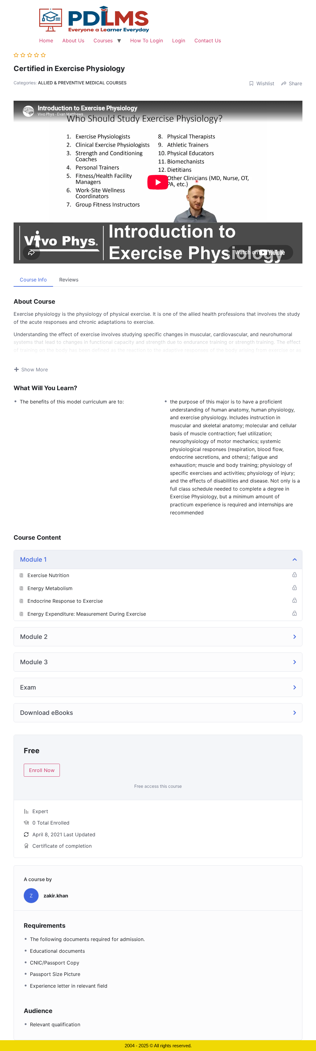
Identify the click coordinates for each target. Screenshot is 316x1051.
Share (295, 83)
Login (178, 40)
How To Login (146, 40)
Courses (103, 40)
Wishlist (265, 83)
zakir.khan (56, 896)
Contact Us (207, 40)
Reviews (68, 279)
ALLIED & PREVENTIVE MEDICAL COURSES (82, 82)
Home (46, 40)
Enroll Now (42, 770)
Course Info (33, 279)
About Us (73, 40)
